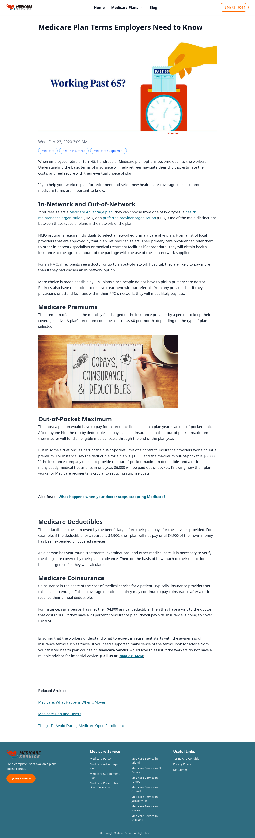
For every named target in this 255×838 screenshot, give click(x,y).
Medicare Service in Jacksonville (144, 799)
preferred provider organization (130, 217)
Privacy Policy (182, 764)
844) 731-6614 (131, 655)
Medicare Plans (124, 7)
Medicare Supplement (108, 151)
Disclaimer (180, 770)
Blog (153, 7)
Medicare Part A (100, 758)
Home (99, 7)
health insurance (74, 151)
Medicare (48, 151)
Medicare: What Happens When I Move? (71, 702)
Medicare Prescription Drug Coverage (104, 785)
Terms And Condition (187, 758)
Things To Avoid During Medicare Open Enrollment (81, 725)
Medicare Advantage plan (91, 212)
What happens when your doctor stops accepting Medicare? (112, 496)
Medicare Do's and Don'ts (59, 713)
